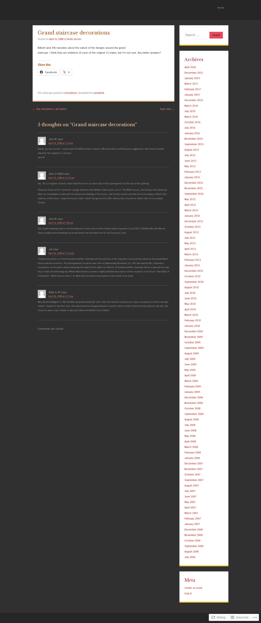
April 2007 (190, 507)
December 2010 (194, 270)
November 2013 (194, 138)
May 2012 (190, 199)
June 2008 (190, 430)
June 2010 (190, 298)
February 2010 (193, 320)
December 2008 (194, 397)
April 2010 (190, 309)
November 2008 (194, 402)
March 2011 (191, 254)
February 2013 (193, 171)
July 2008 (190, 424)
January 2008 (192, 458)
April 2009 (190, 375)
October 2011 (192, 226)
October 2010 (192, 276)
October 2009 (192, 342)
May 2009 (190, 369)
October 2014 (192, 122)
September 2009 (194, 347)
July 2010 (190, 292)
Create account (193, 587)
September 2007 (194, 480)
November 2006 (194, 535)
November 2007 (194, 469)
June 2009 (190, 364)
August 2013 (192, 149)
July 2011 (190, 237)
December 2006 (194, 529)
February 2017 (193, 89)
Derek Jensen (73, 39)
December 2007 (194, 463)
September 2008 (194, 413)
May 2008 (190, 435)
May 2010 (190, 303)
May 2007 (190, 502)
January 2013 (192, 177)
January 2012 (192, 215)
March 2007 (191, 513)
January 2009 (192, 391)
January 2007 (192, 524)
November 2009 (194, 336)
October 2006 (192, 540)
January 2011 (192, 265)
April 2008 (190, 441)
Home (220, 7)
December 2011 (194, 221)
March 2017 (191, 83)
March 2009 (191, 380)
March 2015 (191, 116)
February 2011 (193, 259)
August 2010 (192, 287)
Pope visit (167, 108)
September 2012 (194, 193)
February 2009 (193, 386)
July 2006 (190, 557)
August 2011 (192, 232)
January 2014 (192, 133)
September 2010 (194, 281)
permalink (99, 93)
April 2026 (190, 67)
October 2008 (192, 408)
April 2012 (190, 204)
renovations (70, 93)
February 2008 (193, 452)
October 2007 (192, 474)
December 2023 (194, 72)
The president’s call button (50, 108)
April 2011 (190, 248)
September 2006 (194, 546)
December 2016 (194, 100)
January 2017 (192, 94)
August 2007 (192, 485)
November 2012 (194, 188)
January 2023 (192, 78)
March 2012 (191, 210)
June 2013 (190, 160)
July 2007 (190, 491)
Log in (188, 593)
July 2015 (190, 111)
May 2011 (190, 243)
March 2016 (191, 105)
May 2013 (190, 166)
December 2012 (194, 182)
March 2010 (191, 314)
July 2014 (190, 127)
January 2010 (192, 325)
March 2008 (191, 446)
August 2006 (192, 551)
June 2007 (190, 496)
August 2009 (192, 353)
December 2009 (194, 331)
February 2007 (193, 518)
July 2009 (190, 358)
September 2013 (194, 144)
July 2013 (190, 155)
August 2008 (192, 419)
